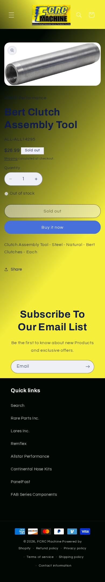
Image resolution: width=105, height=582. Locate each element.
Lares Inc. (20, 431)
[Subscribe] (88, 366)
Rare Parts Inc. (25, 418)
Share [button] (16, 269)
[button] (11, 15)
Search (17, 406)
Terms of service (40, 557)
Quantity (12, 168)
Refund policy (47, 548)
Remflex (18, 444)
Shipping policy (71, 557)
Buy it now (52, 227)
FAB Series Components (34, 495)
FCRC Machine (49, 541)
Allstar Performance (30, 456)
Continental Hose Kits (31, 469)
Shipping (11, 158)
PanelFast (20, 482)
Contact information (55, 565)
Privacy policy (75, 548)
